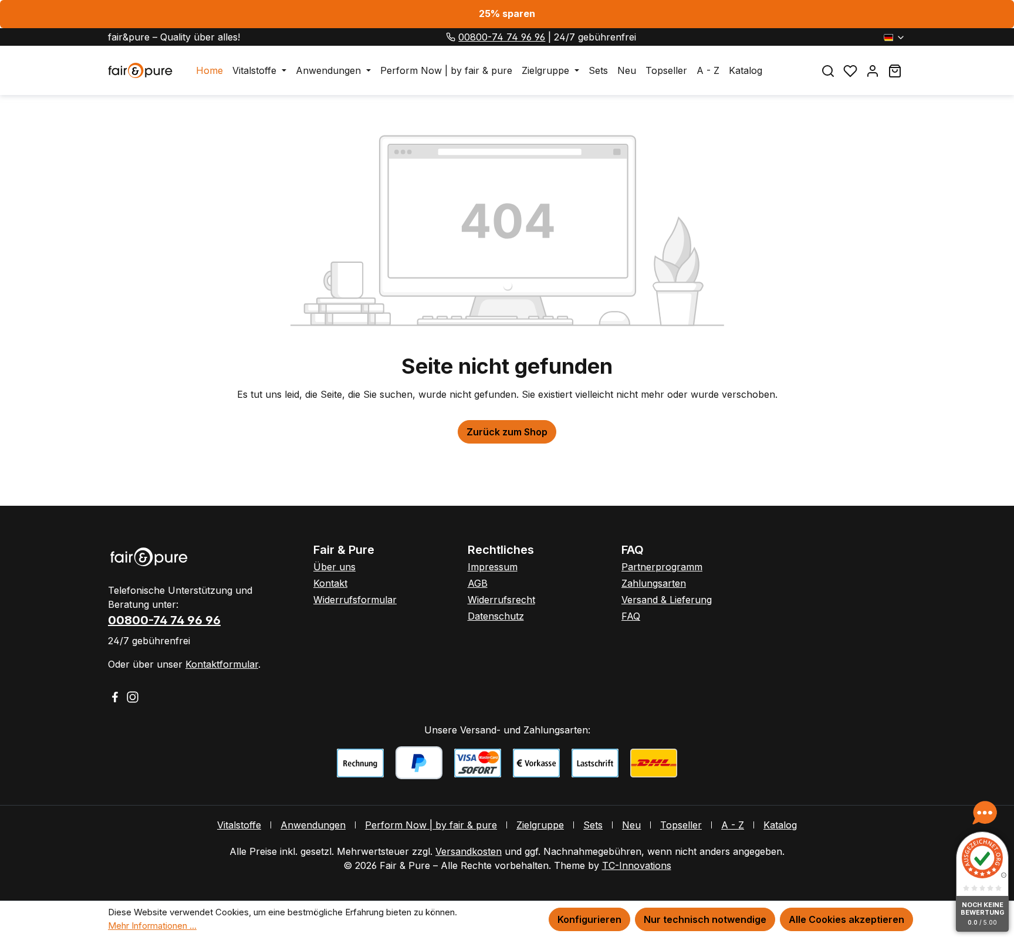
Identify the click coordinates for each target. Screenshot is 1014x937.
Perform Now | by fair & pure (431, 825)
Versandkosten (468, 851)
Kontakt (330, 583)
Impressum (493, 567)
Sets (593, 825)
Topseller (681, 825)
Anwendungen (313, 825)
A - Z (732, 825)
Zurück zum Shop (507, 432)
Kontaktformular (221, 664)
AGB (478, 583)
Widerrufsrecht (501, 600)
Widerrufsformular (355, 600)
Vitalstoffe (239, 825)
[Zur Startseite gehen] (140, 70)
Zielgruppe (540, 825)
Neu (631, 825)
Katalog (780, 825)
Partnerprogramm (661, 567)
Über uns (334, 567)
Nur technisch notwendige (705, 919)
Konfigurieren (589, 919)
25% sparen (507, 13)
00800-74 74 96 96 (501, 37)
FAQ (630, 616)
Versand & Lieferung (666, 600)
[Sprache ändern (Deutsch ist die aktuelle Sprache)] (894, 37)
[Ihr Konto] (872, 71)
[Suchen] (828, 71)
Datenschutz (496, 616)
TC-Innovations (636, 865)
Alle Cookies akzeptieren (846, 919)
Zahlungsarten (653, 583)
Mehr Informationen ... (152, 925)
